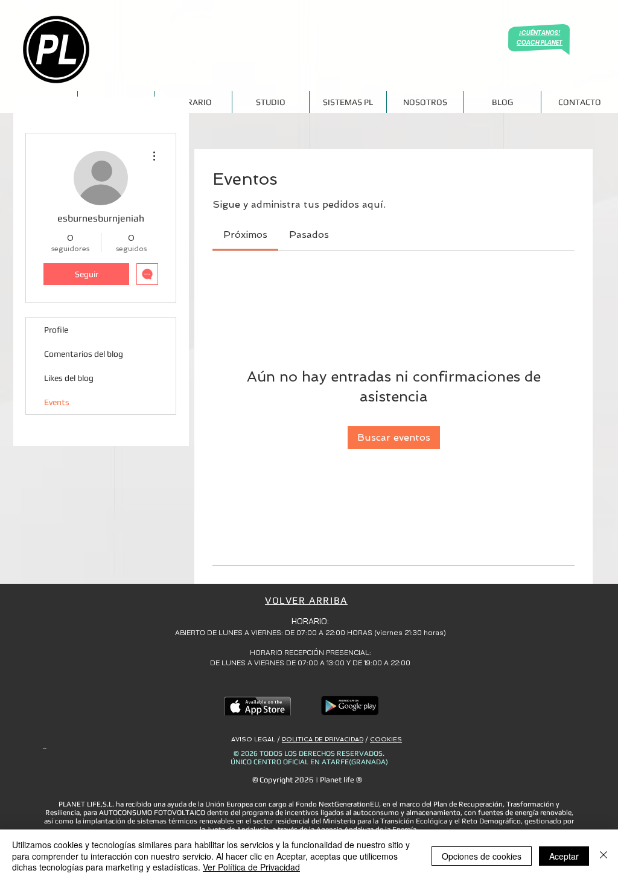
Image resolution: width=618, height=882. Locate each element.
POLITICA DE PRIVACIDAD (322, 739)
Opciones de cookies (481, 856)
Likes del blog (69, 378)
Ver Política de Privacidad (251, 867)
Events (56, 402)
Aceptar (564, 856)
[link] (245, 234)
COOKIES (386, 739)
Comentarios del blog (83, 354)
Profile (56, 329)
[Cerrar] (603, 855)
